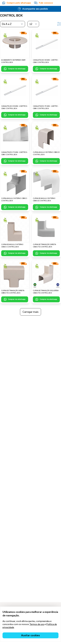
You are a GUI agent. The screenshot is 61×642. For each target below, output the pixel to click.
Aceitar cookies (30, 635)
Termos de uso (36, 624)
